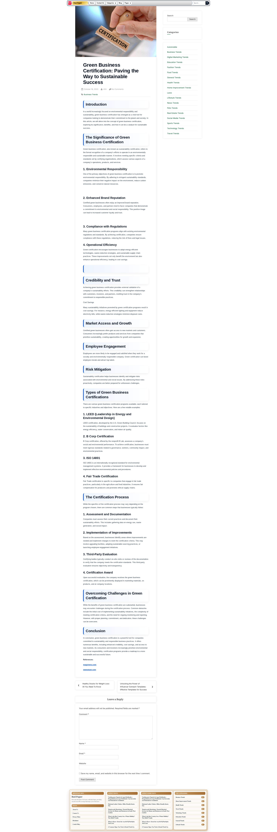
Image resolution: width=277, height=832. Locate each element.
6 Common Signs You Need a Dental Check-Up (121, 827)
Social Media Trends (176, 118)
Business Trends (91, 94)
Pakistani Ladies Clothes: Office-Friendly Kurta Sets (121, 805)
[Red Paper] (70, 3)
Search (170, 16)
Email (82, 753)
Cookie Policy (76, 824)
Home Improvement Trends (179, 88)
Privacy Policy (76, 817)
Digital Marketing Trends (177, 57)
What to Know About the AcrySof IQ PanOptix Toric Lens (121, 822)
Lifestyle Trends (174, 98)
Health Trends (173, 83)
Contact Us (100, 3)
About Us (75, 809)
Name (82, 743)
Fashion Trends (173, 67)
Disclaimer (75, 820)
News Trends (173, 103)
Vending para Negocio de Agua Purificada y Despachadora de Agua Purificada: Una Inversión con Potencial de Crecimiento (122, 798)
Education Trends (174, 62)
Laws (169, 93)
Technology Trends (175, 128)
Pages (127, 3)
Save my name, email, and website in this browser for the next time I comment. (115, 773)
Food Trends (172, 72)
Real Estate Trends (175, 113)
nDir (105, 89)
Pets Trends (172, 108)
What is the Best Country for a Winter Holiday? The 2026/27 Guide (121, 817)
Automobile (172, 47)
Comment (84, 714)
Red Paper (77, 3)
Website (82, 763)
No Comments (118, 89)
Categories (110, 3)
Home (92, 3)
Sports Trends (173, 123)
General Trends (173, 77)
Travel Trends (173, 133)
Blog (120, 3)
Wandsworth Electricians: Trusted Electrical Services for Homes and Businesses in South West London (121, 811)
